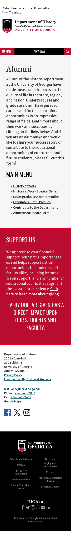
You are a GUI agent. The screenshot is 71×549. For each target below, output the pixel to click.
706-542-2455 (21, 397)
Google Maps (12, 401)
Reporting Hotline (50, 486)
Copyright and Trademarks (20, 472)
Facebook (7, 412)
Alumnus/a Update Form (31, 213)
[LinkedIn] (48, 507)
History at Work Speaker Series (35, 191)
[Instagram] (33, 507)
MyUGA (21, 465)
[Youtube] (43, 507)
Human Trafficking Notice (21, 487)
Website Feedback (21, 479)
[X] (28, 507)
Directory (50, 459)
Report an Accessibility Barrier (50, 479)
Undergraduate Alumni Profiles (36, 197)
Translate (15, 12)
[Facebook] (23, 507)
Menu (9, 51)
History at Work (24, 186)
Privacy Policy (13, 375)
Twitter (17, 412)
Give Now (39, 51)
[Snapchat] (38, 507)
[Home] (35, 30)
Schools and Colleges (21, 459)
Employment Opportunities (50, 465)
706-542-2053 (25, 393)
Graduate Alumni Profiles (32, 202)
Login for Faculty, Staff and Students (27, 379)
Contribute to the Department (35, 207)
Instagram (26, 412)
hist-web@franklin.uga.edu (22, 389)
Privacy (50, 472)
